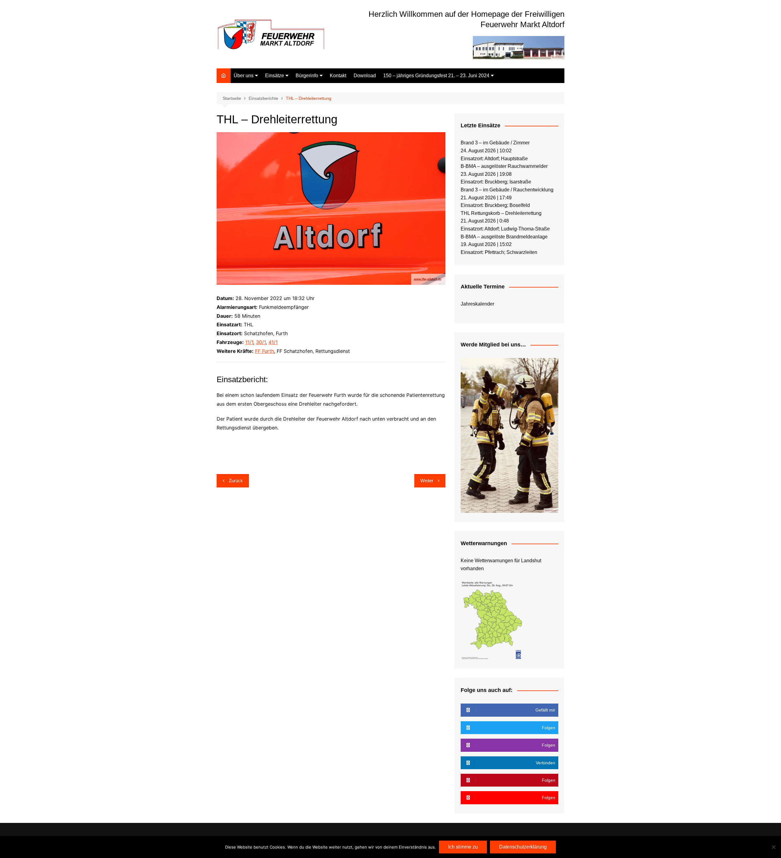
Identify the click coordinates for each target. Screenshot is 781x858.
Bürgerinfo (307, 75)
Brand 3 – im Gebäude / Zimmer (495, 142)
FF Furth (264, 351)
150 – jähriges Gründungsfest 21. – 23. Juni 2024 (436, 75)
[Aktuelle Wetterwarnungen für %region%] (492, 619)
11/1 (249, 342)
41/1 (273, 342)
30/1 (261, 342)
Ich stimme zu (463, 846)
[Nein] (773, 847)
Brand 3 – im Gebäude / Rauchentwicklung (507, 189)
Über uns (244, 75)
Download (365, 75)
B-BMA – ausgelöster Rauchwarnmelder (504, 166)
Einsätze (274, 75)
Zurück (236, 480)
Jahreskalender (477, 303)
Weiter (426, 480)
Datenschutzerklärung (523, 846)
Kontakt (338, 75)
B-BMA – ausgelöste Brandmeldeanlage (504, 236)
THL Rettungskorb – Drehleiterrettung (501, 213)
